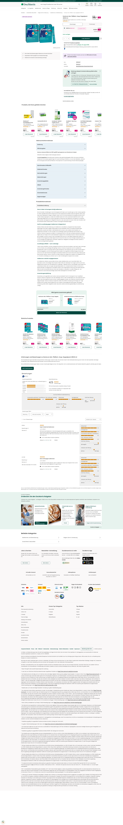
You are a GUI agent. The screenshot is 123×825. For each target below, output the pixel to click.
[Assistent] (3, 822)
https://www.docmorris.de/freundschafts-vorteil (46, 685)
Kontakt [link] (22, 632)
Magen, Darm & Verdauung (43, 12)
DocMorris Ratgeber (94, 527)
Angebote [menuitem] (31, 8)
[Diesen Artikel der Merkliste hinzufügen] (101, 39)
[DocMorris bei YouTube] (80, 587)
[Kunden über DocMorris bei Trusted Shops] (95, 589)
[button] (80, 84)
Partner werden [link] (24, 640)
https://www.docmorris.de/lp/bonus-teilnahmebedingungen (68, 702)
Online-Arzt (23, 611)
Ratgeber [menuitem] (65, 8)
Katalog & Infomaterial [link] (26, 619)
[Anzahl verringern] (64, 38)
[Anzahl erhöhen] (68, 38)
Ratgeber (51, 614)
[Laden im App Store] (91, 558)
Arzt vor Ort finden (93, 84)
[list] (40, 31)
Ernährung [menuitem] (53, 8)
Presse (32, 649)
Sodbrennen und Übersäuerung (56, 12)
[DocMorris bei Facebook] (75, 587)
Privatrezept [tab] (92, 24)
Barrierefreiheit (24, 637)
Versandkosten (24, 622)
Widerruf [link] (40, 649)
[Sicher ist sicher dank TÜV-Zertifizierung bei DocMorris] (56, 587)
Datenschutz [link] (46, 649)
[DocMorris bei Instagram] (78, 587)
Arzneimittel (51, 609)
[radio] (64, 28)
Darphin (78, 614)
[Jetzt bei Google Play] (91, 562)
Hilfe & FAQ (23, 624)
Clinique (78, 609)
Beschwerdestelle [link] (25, 627)
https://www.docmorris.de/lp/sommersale (68, 671)
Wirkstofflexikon (52, 617)
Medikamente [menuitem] (38, 8)
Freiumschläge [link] (24, 617)
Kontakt (71, 649)
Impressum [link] (77, 649)
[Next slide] (99, 122)
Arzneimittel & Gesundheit (31, 12)
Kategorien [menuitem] (23, 8)
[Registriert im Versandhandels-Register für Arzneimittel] (65, 588)
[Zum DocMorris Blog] (72, 587)
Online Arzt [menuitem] (59, 8)
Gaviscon (78, 64)
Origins (77, 611)
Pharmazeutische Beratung (27, 609)
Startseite (23, 12)
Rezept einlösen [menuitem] (74, 8)
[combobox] (60, 4)
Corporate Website (25, 649)
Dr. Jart (77, 617)
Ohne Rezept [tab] (73, 24)
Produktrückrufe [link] (24, 630)
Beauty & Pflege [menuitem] (46, 8)
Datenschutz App (54, 649)
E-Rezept (23, 614)
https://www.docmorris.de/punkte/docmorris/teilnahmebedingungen (61, 724)
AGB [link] (36, 649)
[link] (57, 596)
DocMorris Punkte (25, 635)
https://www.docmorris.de (92, 674)
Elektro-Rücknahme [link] (64, 649)
